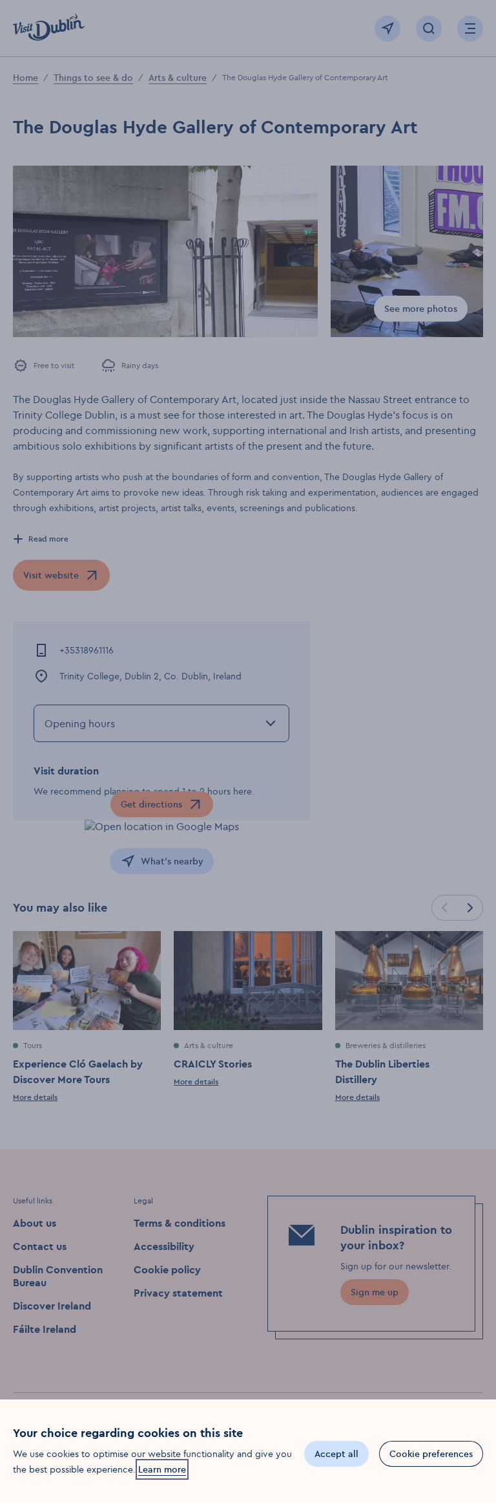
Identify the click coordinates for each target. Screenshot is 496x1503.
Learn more (162, 1469)
